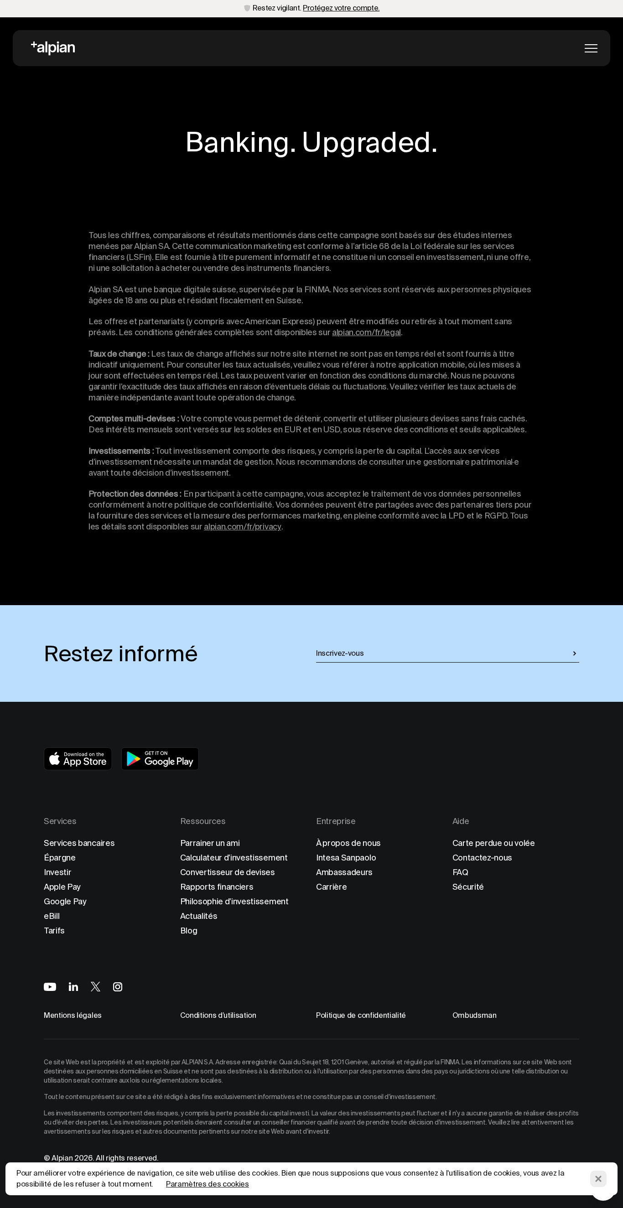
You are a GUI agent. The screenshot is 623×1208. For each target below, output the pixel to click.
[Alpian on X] (95, 986)
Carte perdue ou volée (493, 843)
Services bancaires (79, 843)
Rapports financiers (217, 886)
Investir (57, 872)
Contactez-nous (482, 857)
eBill (51, 916)
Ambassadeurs (344, 872)
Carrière (331, 886)
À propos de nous (348, 843)
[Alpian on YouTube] (50, 987)
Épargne (60, 857)
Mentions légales (73, 1015)
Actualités (199, 916)
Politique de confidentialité (361, 1015)
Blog (188, 930)
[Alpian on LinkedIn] (73, 986)
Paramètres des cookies (207, 1184)
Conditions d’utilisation (218, 1015)
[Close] (598, 1179)
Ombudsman (474, 1015)
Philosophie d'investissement (234, 901)
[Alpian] (53, 48)
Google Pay (65, 901)
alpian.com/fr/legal (366, 332)
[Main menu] (591, 48)
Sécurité (468, 886)
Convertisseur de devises (227, 872)
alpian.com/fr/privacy (242, 526)
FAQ (460, 872)
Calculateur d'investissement (234, 857)
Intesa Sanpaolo (346, 857)
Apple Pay (62, 886)
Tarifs (54, 930)
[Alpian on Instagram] (117, 986)
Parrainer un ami (210, 843)
